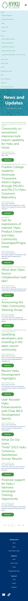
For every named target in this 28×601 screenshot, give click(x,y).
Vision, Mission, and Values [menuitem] (8, 39)
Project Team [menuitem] (5, 27)
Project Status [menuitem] (4, 63)
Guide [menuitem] (3, 23)
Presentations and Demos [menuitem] (8, 47)
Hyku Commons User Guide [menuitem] (8, 51)
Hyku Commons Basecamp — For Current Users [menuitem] (14, 54)
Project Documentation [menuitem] (7, 43)
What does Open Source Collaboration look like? (13, 275)
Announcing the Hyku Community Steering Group (13, 306)
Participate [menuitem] (14, 587)
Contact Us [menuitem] (3, 83)
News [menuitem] (2, 75)
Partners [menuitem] (4, 31)
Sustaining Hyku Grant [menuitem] (6, 71)
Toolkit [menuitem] (3, 67)
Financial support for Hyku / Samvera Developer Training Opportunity (13, 489)
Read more (8, 160)
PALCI (16, 124)
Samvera (20, 124)
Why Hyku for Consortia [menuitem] (8, 19)
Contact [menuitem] (14, 583)
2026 (24, 124)
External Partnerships (6, 122)
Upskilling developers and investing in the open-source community (11, 342)
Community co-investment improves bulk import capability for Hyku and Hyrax (12, 138)
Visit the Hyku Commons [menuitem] (7, 87)
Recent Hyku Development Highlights (10, 374)
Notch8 (3, 126)
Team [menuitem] (14, 579)
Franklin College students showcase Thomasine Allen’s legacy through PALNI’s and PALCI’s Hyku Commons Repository (13, 182)
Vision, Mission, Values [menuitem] (14, 551)
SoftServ (12, 332)
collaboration (4, 124)
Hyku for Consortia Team (7, 152)
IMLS (13, 124)
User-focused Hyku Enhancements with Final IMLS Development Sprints (12, 409)
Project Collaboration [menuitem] (7, 15)
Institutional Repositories (19, 122)
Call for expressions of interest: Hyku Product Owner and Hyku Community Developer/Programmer (13, 233)
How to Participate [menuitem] (5, 79)
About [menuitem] (2, 36)
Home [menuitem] (2, 12)
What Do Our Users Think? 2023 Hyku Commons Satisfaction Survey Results (13, 449)
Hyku (10, 124)
